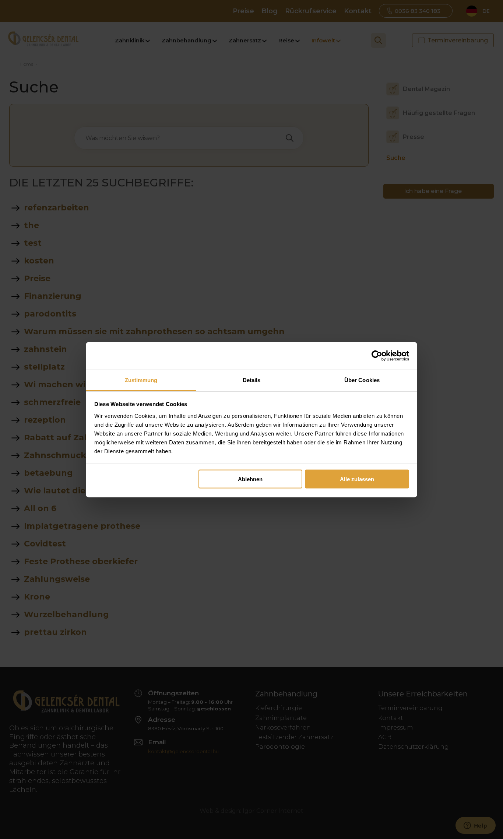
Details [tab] (252, 380)
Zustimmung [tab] (141, 380)
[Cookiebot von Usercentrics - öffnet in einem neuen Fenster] (377, 355)
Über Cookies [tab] (362, 380)
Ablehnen (250, 479)
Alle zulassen (357, 479)
